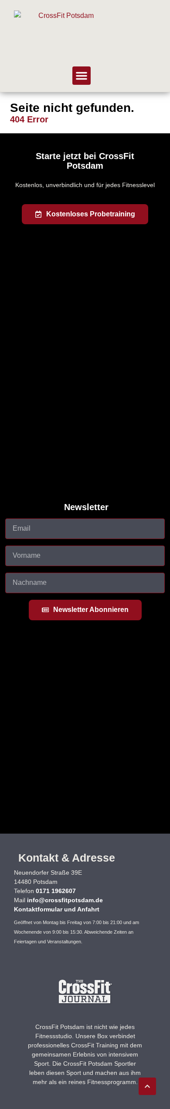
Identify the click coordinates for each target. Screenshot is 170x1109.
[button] (81, 75)
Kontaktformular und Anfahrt (56, 909)
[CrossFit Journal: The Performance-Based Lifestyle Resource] (85, 1003)
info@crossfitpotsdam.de (65, 900)
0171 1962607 (56, 890)
